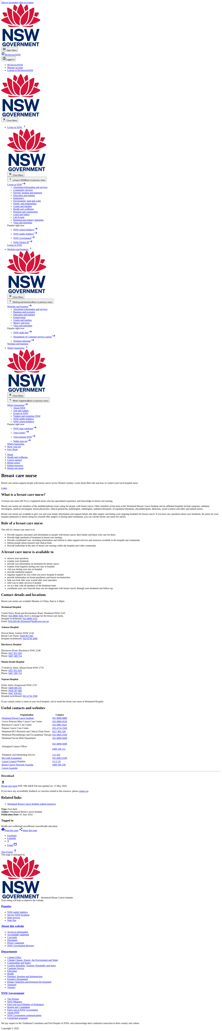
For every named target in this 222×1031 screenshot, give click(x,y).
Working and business (19, 306)
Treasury (11, 987)
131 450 (56, 754)
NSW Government (12, 993)
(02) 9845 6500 (59, 734)
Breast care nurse (9, 786)
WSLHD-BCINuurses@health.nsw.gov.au (28, 621)
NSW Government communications (24, 1015)
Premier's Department (17, 979)
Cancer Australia (10, 768)
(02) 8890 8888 (59, 718)
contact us (83, 791)
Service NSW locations (18, 915)
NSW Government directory (20, 945)
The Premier (13, 999)
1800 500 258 (59, 764)
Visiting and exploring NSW (26, 416)
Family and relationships (25, 203)
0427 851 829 (15, 653)
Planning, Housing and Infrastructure (24, 976)
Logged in (10, 59)
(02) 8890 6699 (59, 738)
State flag (11, 920)
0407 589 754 (15, 656)
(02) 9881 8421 (59, 725)
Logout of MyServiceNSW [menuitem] (20, 70)
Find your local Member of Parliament (25, 1004)
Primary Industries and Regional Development (29, 982)
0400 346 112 (58, 749)
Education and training (24, 195)
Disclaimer (12, 940)
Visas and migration (22, 222)
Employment (19, 317)
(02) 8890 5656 (15, 616)
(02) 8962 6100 (59, 758)
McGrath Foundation (12, 758)
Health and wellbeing (23, 209)
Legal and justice (21, 214)
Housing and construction (25, 211)
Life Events (18, 217)
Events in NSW (20, 413)
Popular (6, 906)
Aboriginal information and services (30, 187)
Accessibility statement (18, 934)
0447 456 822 (15, 693)
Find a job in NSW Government (22, 1010)
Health (10, 973)
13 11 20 (56, 761)
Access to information (17, 932)
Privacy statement (15, 943)
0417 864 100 (59, 731)
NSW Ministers (14, 1001)
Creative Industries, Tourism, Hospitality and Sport (31, 965)
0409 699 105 (15, 688)
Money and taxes (21, 323)
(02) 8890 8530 (59, 721)
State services (13, 917)
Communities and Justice (19, 963)
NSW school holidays (23, 421)
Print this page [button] (9, 830)
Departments (9, 951)
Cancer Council (9, 761)
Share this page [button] (28, 830)
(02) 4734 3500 (30, 696)
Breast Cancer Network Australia (17, 764)
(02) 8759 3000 (30, 638)
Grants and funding (22, 206)
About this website (12, 926)
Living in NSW (16, 184)
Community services (23, 190)
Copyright (12, 937)
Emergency (18, 198)
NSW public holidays (23, 419)
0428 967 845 (26, 636)
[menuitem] (15, 65)
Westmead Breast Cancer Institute (18, 718)
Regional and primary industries (28, 220)
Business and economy (24, 312)
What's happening (17, 405)
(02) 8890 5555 (30, 618)
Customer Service (15, 968)
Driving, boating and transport (27, 192)
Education (12, 971)
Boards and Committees (18, 1007)
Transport (11, 984)
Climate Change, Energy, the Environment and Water (32, 960)
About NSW (19, 408)
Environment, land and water (27, 201)
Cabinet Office (14, 957)
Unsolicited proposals (17, 1018)
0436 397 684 (15, 690)
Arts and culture (21, 410)
